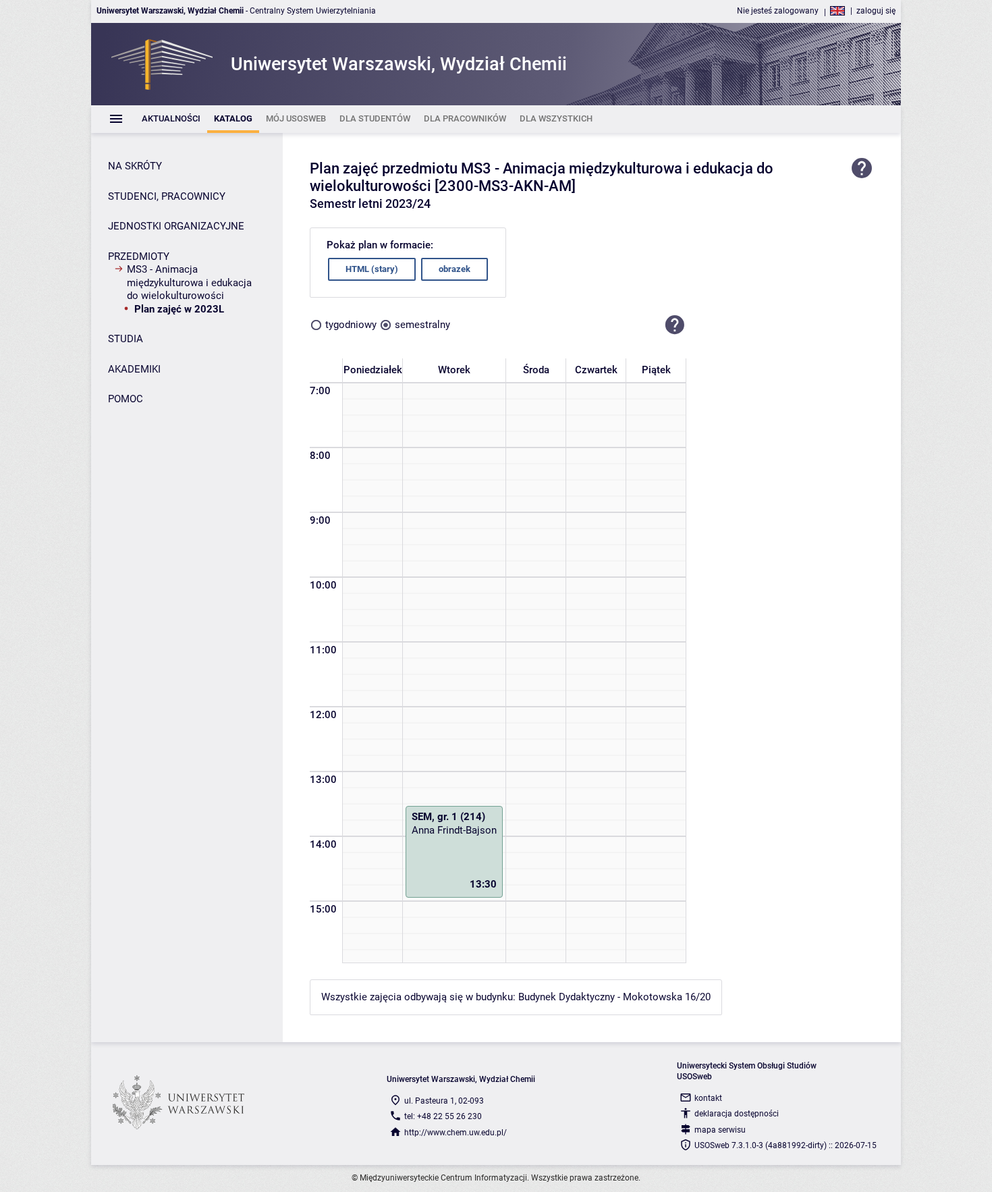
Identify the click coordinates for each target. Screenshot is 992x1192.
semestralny (422, 325)
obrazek (454, 269)
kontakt (708, 1098)
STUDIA (125, 339)
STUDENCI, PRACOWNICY (166, 196)
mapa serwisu (720, 1130)
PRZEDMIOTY (138, 256)
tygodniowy (351, 325)
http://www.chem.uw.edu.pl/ (455, 1132)
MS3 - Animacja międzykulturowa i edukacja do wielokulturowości (189, 282)
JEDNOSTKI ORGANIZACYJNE (176, 226)
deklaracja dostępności (736, 1113)
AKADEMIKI (134, 369)
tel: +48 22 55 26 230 (443, 1116)
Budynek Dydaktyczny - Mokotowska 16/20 (614, 997)
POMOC (125, 399)
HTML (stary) (372, 269)
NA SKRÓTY (135, 166)
